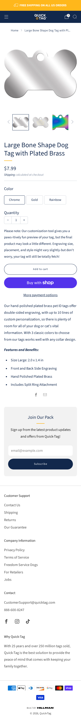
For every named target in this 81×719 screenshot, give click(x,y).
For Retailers (13, 572)
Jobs (7, 579)
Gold (34, 199)
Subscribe (40, 464)
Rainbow (55, 199)
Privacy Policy (14, 550)
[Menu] (6, 17)
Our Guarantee (15, 527)
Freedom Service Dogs (21, 564)
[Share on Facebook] (36, 394)
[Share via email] (45, 394)
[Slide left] (9, 122)
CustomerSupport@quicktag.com (29, 602)
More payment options (40, 295)
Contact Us (12, 505)
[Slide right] (71, 122)
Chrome (14, 199)
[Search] (74, 16)
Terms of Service (16, 557)
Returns (10, 519)
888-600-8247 (14, 609)
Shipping (9, 175)
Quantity (11, 213)
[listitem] (40, 5)
